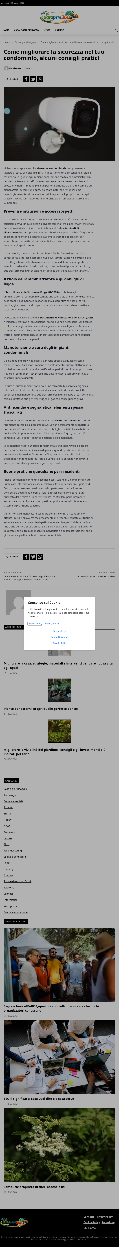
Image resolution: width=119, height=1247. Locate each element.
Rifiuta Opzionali (59, 637)
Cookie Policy (35, 623)
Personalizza (59, 631)
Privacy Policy (51, 623)
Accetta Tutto (59, 643)
